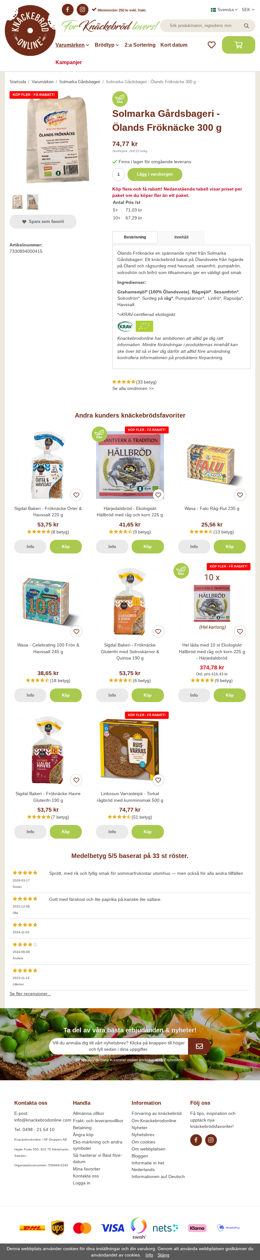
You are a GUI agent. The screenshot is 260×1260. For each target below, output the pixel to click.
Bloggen (140, 1155)
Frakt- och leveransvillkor (98, 1120)
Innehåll (181, 237)
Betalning (82, 1127)
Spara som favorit (45, 221)
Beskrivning (135, 237)
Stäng (163, 1254)
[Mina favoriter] (212, 45)
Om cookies (143, 1141)
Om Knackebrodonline (154, 1120)
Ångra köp (83, 1134)
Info (30, 546)
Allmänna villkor (88, 1113)
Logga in (81, 1182)
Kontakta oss (86, 1175)
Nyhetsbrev (143, 1134)
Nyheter (139, 1127)
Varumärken (70, 45)
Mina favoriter (87, 1168)
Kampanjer (68, 62)
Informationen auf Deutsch (158, 1176)
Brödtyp (104, 45)
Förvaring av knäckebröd (157, 1113)
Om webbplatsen (149, 1148)
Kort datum (173, 45)
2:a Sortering (140, 45)
